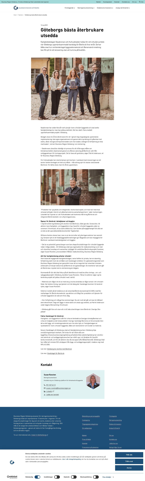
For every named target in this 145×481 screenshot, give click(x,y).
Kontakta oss (126, 2)
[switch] (57, 477)
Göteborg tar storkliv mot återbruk (59, 349)
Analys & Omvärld (122, 8)
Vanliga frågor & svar (115, 447)
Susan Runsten (50, 374)
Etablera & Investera (104, 8)
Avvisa (129, 468)
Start (15, 15)
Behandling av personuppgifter (91, 416)
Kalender (117, 2)
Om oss (134, 2)
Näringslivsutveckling (85, 8)
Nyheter (98, 2)
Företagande (69, 8)
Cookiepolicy (86, 420)
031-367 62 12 (51, 385)
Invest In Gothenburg (39, 435)
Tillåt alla (129, 455)
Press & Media (86, 439)
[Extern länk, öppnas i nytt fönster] (15, 447)
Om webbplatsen (87, 428)
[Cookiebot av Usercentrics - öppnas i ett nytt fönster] (12, 477)
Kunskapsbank (107, 2)
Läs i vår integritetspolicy (71, 459)
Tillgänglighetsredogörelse (90, 424)
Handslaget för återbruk (55, 353)
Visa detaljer (106, 477)
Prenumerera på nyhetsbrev (90, 447)
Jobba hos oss (113, 443)
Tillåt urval (129, 461)
